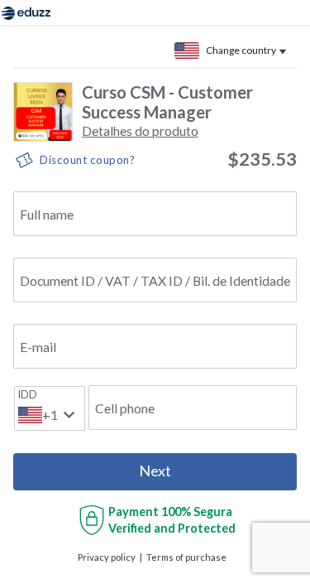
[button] (140, 130)
